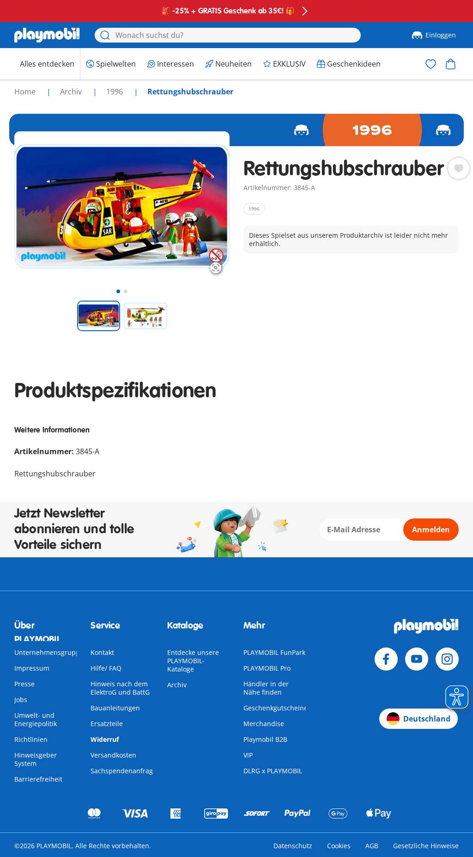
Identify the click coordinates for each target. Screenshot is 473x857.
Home (25, 91)
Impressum (31, 668)
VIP (248, 755)
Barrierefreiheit (38, 779)
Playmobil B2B (265, 739)
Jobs (20, 699)
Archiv (177, 684)
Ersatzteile (107, 723)
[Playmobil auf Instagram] (447, 659)
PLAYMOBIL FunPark (274, 652)
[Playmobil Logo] (47, 35)
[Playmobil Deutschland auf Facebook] (386, 659)
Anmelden (431, 529)
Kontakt (102, 652)
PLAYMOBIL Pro (267, 668)
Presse (24, 683)
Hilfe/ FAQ (106, 668)
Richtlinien (31, 739)
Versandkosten (113, 755)
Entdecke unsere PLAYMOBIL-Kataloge (193, 660)
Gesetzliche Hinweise (426, 845)
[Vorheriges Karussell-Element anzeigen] (38, 206)
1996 (115, 91)
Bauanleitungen (115, 707)
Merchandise (263, 723)
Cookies (339, 845)
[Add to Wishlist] (459, 168)
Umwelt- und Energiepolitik (35, 719)
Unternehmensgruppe (49, 652)
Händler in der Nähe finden (266, 688)
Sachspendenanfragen (126, 770)
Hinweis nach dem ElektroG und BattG (120, 688)
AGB (371, 845)
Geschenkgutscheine (275, 707)
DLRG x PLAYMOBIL (272, 770)
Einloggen (440, 35)
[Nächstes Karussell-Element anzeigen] (205, 206)
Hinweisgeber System (35, 759)
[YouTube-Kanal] (416, 659)
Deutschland (426, 719)
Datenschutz (292, 845)
